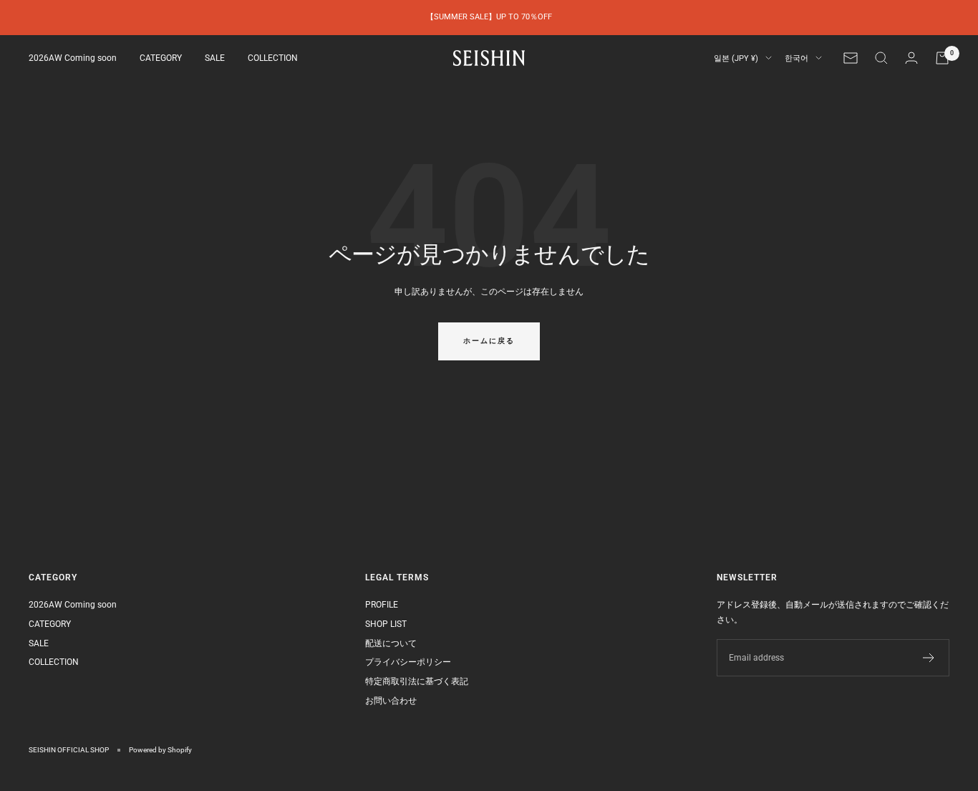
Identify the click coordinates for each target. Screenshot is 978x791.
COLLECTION (273, 57)
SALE (215, 57)
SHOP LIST (386, 624)
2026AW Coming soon (73, 57)
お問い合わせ (391, 701)
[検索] (881, 58)
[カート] (942, 58)
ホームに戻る (489, 341)
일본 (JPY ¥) (736, 57)
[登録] (929, 658)
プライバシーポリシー (408, 662)
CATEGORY (161, 57)
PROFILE (381, 605)
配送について (391, 643)
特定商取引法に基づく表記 (416, 681)
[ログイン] (911, 58)
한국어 (796, 57)
